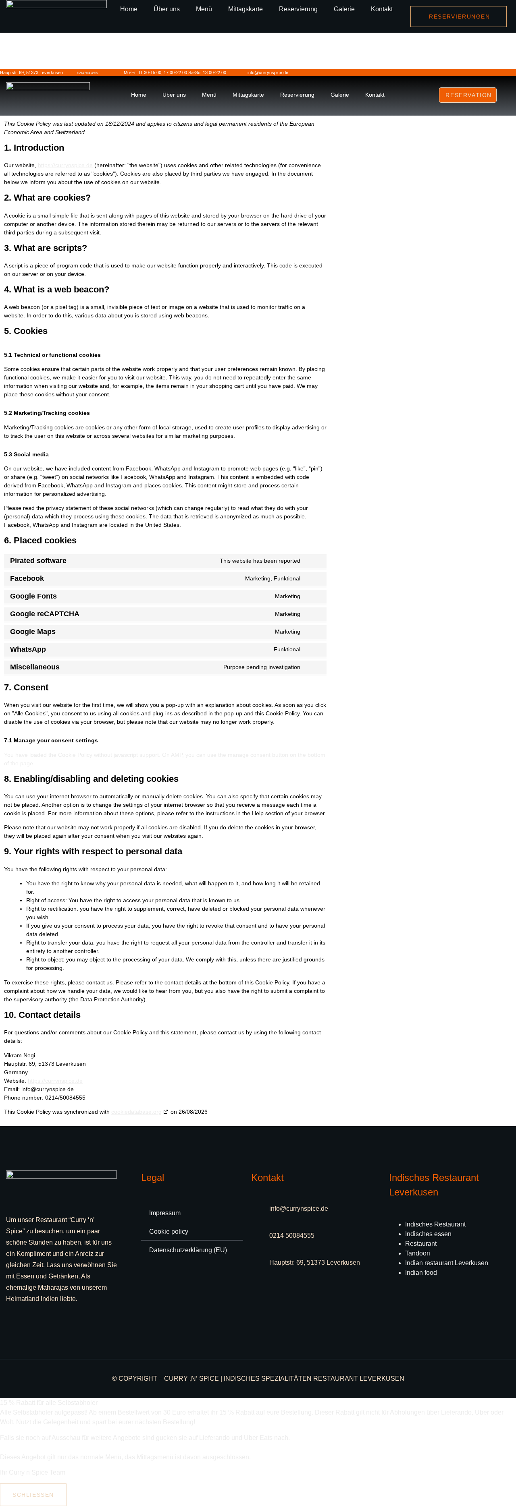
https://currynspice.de (65, 165)
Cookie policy (168, 1231)
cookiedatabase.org (136, 1111)
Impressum (165, 1213)
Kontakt (382, 9)
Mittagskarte (245, 9)
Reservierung (298, 9)
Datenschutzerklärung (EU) (188, 1250)
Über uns (167, 9)
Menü (204, 9)
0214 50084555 (87, 73)
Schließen (33, 1494)
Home (128, 9)
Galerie (344, 9)
